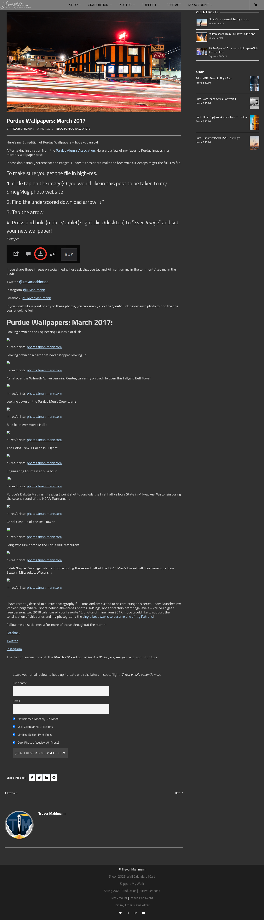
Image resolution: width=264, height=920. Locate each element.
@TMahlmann (34, 289)
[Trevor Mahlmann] (16, 5)
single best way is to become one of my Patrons (118, 616)
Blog (59, 128)
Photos (125, 4)
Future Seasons (149, 890)
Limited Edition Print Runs (34, 734)
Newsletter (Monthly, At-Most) (38, 719)
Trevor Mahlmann (22, 128)
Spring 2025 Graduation (120, 890)
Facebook (13, 632)
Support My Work (132, 883)
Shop (73, 4)
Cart (152, 876)
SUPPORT (149, 4)
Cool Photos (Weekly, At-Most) (38, 742)
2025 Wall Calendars (132, 876)
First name (20, 683)
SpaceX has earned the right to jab (229, 19)
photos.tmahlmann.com (44, 346)
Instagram (14, 649)
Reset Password (141, 897)
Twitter (12, 640)
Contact (174, 4)
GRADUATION (98, 4)
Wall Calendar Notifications (35, 726)
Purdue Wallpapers (77, 128)
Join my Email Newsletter (132, 905)
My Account (119, 897)
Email (16, 701)
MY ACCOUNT (198, 4)
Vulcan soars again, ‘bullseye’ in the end (232, 34)
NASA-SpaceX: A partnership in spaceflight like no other (233, 50)
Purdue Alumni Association (75, 150)
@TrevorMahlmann (34, 281)
